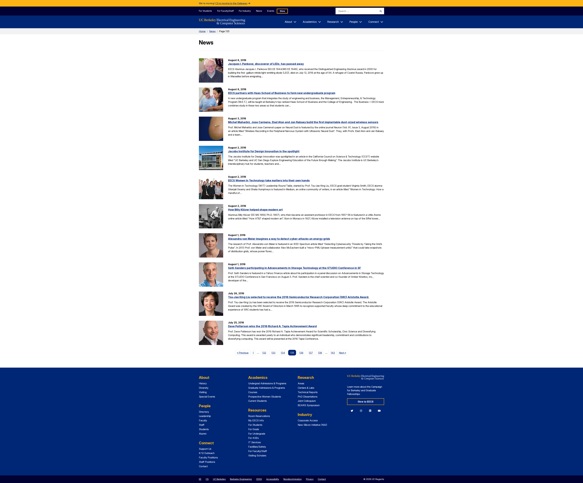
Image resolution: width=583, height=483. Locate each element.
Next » (343, 352)
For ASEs (253, 437)
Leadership (205, 416)
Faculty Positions (208, 457)
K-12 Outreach (207, 453)
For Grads (253, 429)
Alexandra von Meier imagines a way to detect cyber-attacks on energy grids (279, 238)
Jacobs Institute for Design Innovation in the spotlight (263, 151)
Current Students (257, 400)
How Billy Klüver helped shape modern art (255, 209)
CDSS (259, 479)
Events (270, 11)
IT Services (254, 442)
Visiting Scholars (257, 455)
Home (202, 31)
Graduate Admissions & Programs (266, 387)
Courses (252, 392)
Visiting (203, 392)
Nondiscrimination (292, 479)
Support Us (205, 448)
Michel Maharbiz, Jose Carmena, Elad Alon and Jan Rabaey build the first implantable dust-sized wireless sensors (303, 122)
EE (200, 479)
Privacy (310, 479)
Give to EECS (365, 401)
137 (311, 352)
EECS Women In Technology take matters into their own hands (269, 180)
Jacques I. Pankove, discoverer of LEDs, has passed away (266, 63)
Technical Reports (308, 392)
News (259, 11)
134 (283, 352)
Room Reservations (259, 416)
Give (282, 11)
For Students (205, 11)
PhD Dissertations (307, 396)
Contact (203, 466)
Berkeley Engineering (241, 479)
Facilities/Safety (257, 446)
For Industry (245, 11)
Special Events (207, 396)
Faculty (203, 420)
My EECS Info (256, 420)
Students (204, 429)
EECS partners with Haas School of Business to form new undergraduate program (281, 93)
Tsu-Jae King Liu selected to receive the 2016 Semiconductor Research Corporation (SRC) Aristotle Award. (298, 297)
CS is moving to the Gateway (231, 3)
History (203, 383)
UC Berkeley (219, 479)
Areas (301, 383)
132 (264, 352)
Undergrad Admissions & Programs (267, 383)
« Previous (244, 352)
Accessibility (272, 479)
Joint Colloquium (307, 400)
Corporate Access (308, 420)
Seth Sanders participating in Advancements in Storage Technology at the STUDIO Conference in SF (294, 268)
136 (301, 352)
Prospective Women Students (264, 396)
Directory (204, 411)
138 (320, 352)
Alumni (202, 433)
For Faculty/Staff (225, 11)
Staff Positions (207, 461)
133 (273, 352)
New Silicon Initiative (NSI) (312, 424)
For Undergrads (256, 433)
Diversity (203, 387)
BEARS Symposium (309, 405)
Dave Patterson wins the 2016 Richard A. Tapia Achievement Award (272, 326)
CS (207, 479)
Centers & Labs (306, 387)
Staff (201, 424)
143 (333, 352)
